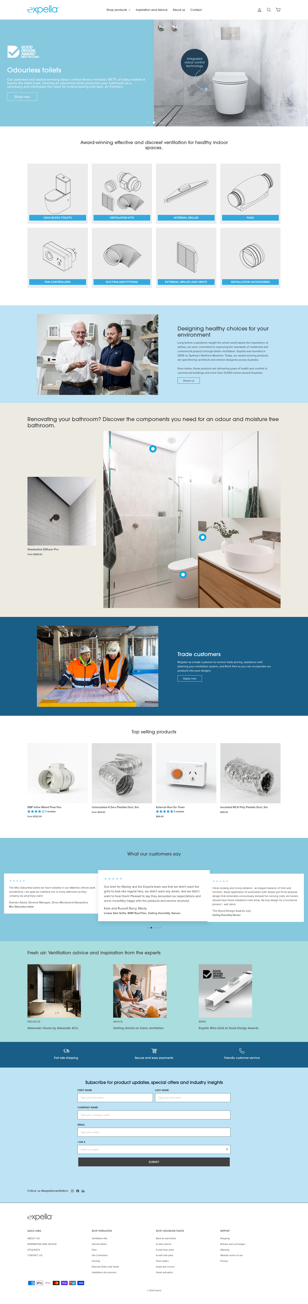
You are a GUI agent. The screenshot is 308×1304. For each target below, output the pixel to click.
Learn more (23, 96)
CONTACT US (34, 1255)
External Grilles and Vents (105, 1266)
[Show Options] (227, 1149)
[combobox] (153, 1149)
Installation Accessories (104, 1272)
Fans (94, 1249)
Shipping (225, 1238)
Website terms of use (231, 1255)
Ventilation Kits (99, 1238)
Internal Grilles (99, 1244)
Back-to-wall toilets (166, 1238)
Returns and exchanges (232, 1244)
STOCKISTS (33, 1249)
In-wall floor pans (165, 1249)
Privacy (224, 1261)
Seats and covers (165, 1266)
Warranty (224, 1249)
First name (85, 1090)
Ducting (96, 1261)
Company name (88, 1107)
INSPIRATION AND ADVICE (42, 1244)
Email (81, 1125)
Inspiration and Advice (151, 10)
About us (179, 10)
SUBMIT (154, 1162)
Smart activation (164, 1272)
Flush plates (162, 1261)
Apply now (189, 678)
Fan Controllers (100, 1255)
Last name (162, 1090)
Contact (196, 10)
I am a (81, 1142)
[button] (148, 122)
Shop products (117, 10)
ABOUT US (33, 1238)
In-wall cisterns (163, 1244)
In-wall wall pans (164, 1255)
